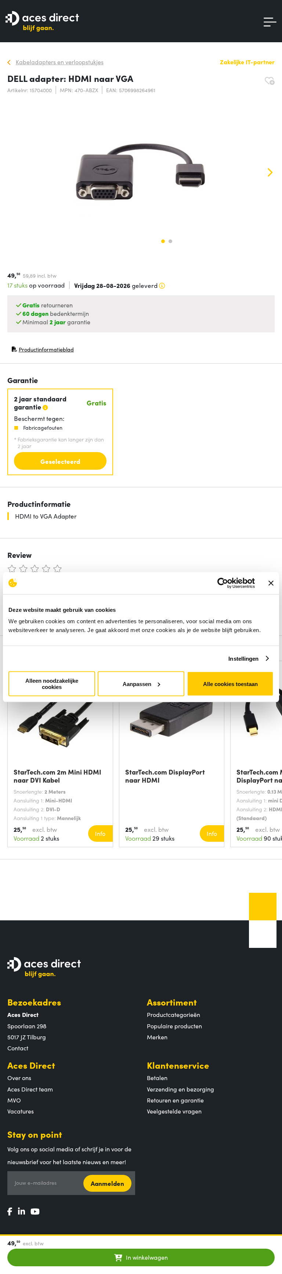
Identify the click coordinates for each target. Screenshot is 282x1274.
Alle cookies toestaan (230, 684)
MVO (14, 1100)
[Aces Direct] (42, 22)
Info (100, 833)
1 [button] (163, 241)
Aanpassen (137, 684)
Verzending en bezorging (180, 1089)
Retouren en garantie (175, 1100)
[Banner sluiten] (271, 582)
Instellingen (243, 658)
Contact (17, 1048)
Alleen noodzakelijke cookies (51, 684)
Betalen (157, 1077)
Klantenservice (178, 1065)
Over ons (19, 1077)
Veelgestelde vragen (174, 1111)
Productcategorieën (173, 1014)
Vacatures (20, 1111)
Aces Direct (31, 1065)
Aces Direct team (30, 1089)
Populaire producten (174, 1026)
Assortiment (172, 1002)
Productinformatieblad (42, 351)
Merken (157, 1037)
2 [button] (170, 241)
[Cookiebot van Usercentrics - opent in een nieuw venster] (223, 582)
